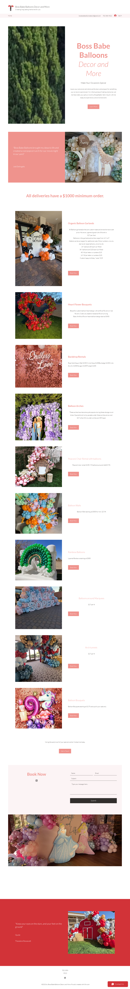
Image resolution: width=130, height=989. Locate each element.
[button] (93, 106)
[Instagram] (36, 780)
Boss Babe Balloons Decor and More (32, 6)
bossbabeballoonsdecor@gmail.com (90, 16)
